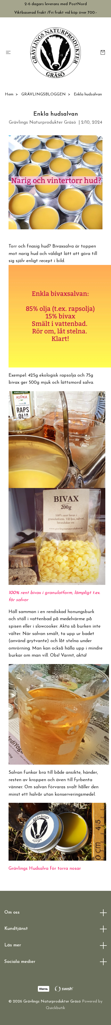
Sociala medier (19, 961)
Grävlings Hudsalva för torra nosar (45, 868)
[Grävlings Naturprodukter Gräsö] (55, 53)
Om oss (12, 912)
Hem (9, 94)
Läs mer (12, 945)
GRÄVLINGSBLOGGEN (43, 94)
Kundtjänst (16, 928)
